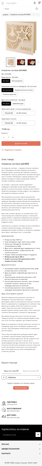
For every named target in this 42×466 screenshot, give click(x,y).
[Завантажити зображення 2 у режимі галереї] (21, 62)
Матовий (6, 81)
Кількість (5, 133)
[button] (4, 3)
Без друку (6, 104)
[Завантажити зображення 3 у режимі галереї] (31, 62)
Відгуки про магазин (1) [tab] (31, 371)
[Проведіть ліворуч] (4, 62)
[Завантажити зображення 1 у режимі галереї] (10, 62)
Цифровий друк (18, 104)
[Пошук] (36, 8)
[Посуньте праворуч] (38, 62)
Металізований (17, 81)
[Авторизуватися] (34, 3)
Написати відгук (21, 388)
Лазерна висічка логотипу (24, 90)
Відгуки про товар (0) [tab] (11, 371)
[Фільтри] (4, 377)
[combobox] (21, 8)
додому (5, 15)
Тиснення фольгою (9, 94)
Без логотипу (7, 90)
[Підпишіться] (38, 434)
